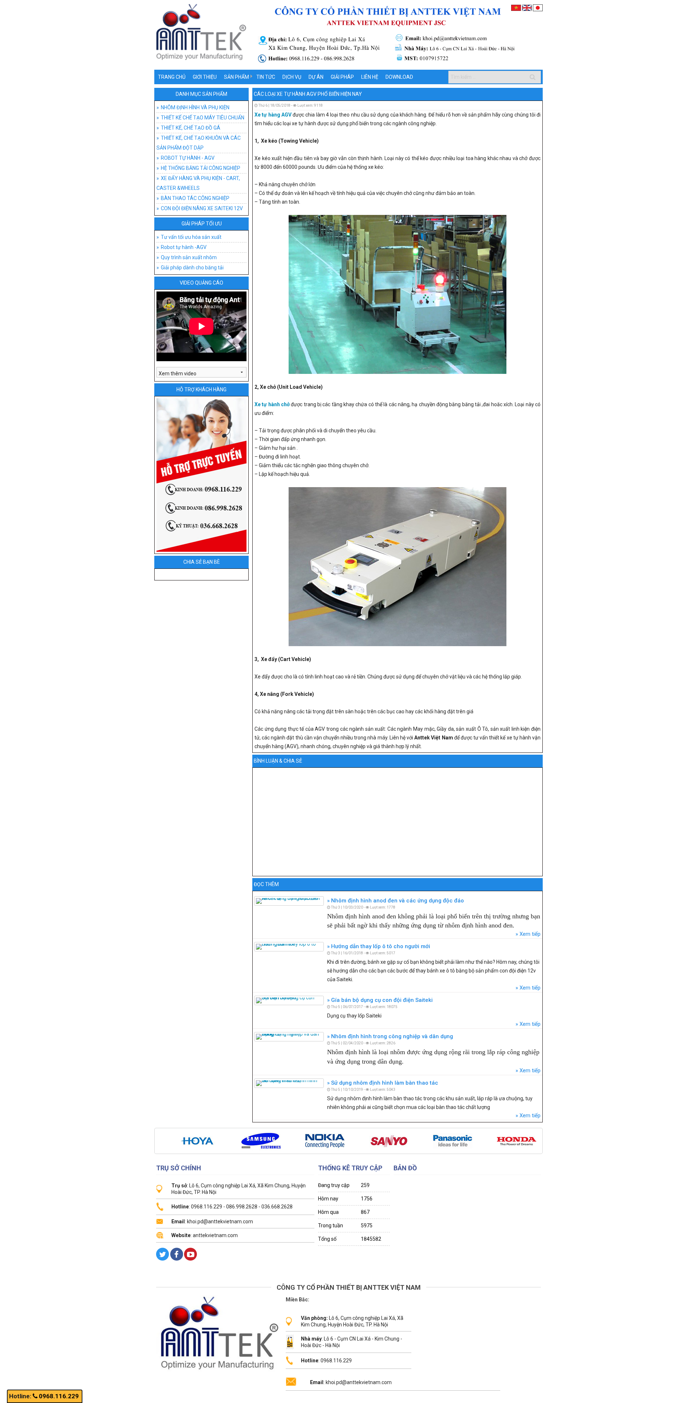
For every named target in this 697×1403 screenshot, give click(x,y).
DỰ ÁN (316, 77)
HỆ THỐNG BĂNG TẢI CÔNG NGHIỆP (200, 168)
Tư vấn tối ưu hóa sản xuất (191, 237)
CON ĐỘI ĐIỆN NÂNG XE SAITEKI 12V (202, 208)
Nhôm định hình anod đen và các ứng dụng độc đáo (397, 900)
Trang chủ (172, 77)
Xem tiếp (529, 934)
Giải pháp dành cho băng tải (192, 267)
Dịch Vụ (291, 77)
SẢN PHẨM (236, 77)
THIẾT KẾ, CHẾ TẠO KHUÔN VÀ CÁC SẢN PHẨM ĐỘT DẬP (198, 143)
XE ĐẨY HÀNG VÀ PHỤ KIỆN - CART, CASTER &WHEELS (198, 183)
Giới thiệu (205, 77)
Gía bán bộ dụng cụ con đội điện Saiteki (381, 1000)
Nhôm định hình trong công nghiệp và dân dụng (391, 1036)
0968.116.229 (58, 1396)
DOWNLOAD (399, 77)
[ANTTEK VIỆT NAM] (348, 34)
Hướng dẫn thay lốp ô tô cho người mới (380, 946)
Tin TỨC (265, 77)
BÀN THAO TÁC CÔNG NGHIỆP (195, 198)
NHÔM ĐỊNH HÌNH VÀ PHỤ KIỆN (195, 107)
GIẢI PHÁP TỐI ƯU (202, 224)
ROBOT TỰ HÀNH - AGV (188, 158)
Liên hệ (369, 77)
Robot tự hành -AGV (184, 247)
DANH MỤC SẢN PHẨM (201, 94)
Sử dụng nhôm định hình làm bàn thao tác (384, 1083)
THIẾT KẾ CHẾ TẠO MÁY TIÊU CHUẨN (202, 118)
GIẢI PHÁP (342, 77)
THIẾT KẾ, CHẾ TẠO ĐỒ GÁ (190, 128)
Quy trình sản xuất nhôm (189, 257)
